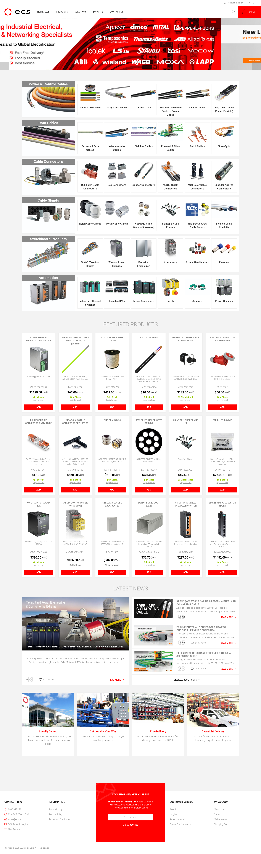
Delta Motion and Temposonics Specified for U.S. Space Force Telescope (75, 646)
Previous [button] (4, 66)
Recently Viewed (177, 819)
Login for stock (38, 400)
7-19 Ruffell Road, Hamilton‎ (21, 824)
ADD (38, 407)
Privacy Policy (55, 809)
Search (173, 809)
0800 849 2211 (15, 809)
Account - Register (235, 3)
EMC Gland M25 (112, 420)
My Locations (220, 819)
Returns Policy (56, 814)
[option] (130, 44)
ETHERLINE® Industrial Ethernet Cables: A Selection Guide (203, 655)
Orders (217, 814)
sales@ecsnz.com (17, 819)
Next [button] (256, 66)
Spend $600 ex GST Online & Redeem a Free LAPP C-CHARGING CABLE (206, 603)
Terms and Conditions (59, 819)
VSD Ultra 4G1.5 (149, 337)
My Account (220, 809)
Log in (255, 3)
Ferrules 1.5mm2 (222, 420)
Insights (173, 814)
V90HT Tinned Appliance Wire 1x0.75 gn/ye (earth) (75, 340)
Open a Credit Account (180, 824)
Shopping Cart (221, 824)
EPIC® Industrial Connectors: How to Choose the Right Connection (201, 629)
